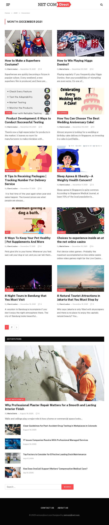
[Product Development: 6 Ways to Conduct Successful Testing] (28, 101)
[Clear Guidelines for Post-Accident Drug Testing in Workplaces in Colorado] (13, 429)
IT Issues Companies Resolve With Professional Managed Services (55, 440)
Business (10, 170)
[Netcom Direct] (54, 4)
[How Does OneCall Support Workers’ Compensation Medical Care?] (13, 472)
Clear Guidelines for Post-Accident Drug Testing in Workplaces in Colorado (60, 426)
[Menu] (8, 4)
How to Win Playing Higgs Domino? (75, 62)
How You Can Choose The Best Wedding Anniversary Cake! (78, 120)
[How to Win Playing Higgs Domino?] (80, 43)
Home (8, 113)
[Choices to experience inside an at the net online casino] (80, 220)
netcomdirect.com (71, 515)
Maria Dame (64, 69)
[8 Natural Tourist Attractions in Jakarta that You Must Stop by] (80, 278)
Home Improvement (15, 399)
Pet (7, 232)
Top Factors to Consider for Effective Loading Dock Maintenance (54, 454)
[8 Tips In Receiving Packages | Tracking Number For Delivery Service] (28, 159)
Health (61, 170)
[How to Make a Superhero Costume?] (28, 43)
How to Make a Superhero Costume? (22, 62)
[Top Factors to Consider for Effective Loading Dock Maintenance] (13, 458)
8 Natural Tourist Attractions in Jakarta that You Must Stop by (78, 297)
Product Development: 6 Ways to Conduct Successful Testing (28, 120)
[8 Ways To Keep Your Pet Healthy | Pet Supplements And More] (28, 220)
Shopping (62, 113)
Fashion (9, 55)
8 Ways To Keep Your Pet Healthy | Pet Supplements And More (28, 240)
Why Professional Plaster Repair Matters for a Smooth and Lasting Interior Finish (50, 407)
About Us (63, 508)
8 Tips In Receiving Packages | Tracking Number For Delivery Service (25, 180)
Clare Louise (12, 69)
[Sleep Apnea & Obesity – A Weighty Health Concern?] (80, 159)
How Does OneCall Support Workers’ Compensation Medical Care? (55, 469)
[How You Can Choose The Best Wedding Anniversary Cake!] (80, 101)
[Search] (101, 4)
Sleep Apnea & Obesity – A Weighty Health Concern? (75, 178)
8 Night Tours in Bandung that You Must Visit (25, 297)
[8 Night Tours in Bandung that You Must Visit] (28, 278)
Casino (61, 55)
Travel (9, 290)
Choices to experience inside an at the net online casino (80, 240)
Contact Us (47, 508)
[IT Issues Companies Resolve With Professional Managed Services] (13, 443)
